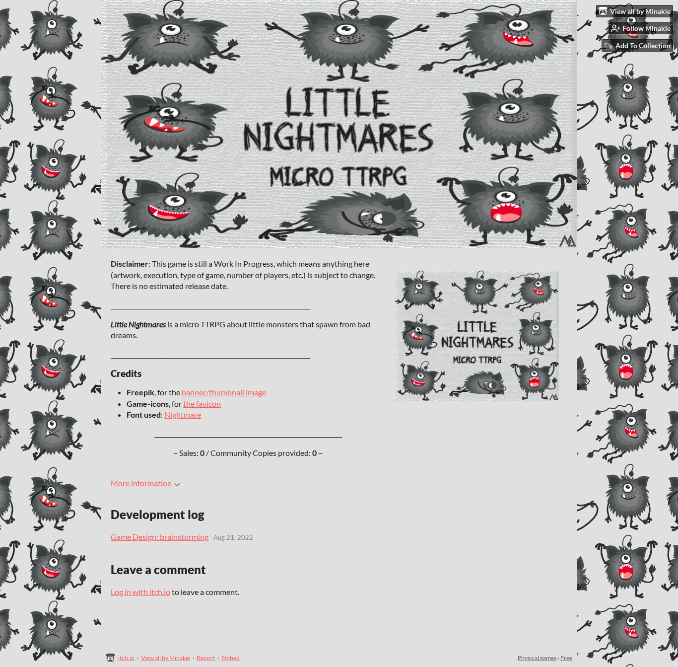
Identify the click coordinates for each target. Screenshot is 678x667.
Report (206, 658)
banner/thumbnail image (224, 392)
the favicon (202, 403)
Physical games (537, 658)
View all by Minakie (165, 658)
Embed (230, 658)
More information (141, 483)
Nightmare (182, 414)
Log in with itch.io (140, 591)
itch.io (126, 658)
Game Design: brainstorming (159, 536)
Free (566, 658)
